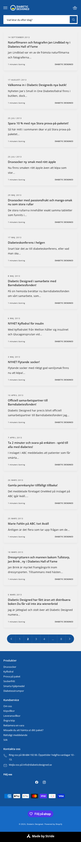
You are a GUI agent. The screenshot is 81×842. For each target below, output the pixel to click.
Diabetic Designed (35, 824)
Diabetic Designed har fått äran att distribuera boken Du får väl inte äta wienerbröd (39, 602)
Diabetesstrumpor (13, 691)
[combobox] (40, 19)
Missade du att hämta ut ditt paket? (23, 730)
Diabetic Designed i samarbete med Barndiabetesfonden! (32, 283)
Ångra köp (9, 720)
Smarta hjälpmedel (13, 686)
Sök (5, 739)
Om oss (7, 706)
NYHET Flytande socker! (24, 362)
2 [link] (28, 639)
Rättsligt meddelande (15, 735)
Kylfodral (8, 671)
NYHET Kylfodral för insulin (26, 323)
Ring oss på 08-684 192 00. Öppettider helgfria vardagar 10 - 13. (42, 757)
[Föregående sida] (11, 638)
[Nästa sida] (70, 638)
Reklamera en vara (13, 725)
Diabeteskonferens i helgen (26, 242)
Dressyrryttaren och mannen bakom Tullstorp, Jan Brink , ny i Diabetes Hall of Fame (39, 559)
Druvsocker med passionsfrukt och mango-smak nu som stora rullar (40, 202)
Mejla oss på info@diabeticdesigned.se (30, 764)
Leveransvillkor (11, 715)
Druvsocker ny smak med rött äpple (32, 162)
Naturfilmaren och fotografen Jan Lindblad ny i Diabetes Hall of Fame (39, 44)
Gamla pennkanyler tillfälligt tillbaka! (33, 485)
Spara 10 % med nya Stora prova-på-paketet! (38, 123)
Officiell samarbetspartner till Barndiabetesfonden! (27, 402)
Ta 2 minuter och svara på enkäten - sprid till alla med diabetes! (38, 444)
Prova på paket (11, 676)
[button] (5, 8)
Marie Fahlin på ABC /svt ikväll (28, 523)
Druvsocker (9, 666)
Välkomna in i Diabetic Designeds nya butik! (37, 85)
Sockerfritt (9, 681)
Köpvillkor (9, 711)
